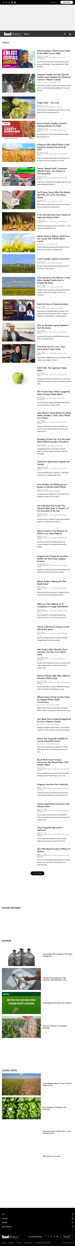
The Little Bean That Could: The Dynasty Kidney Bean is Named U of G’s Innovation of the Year (52, 508)
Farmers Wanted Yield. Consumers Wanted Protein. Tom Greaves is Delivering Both (52, 171)
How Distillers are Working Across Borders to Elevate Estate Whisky (52, 485)
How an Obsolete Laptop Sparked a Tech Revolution (53, 326)
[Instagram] (9, 2)
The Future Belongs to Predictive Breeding (54, 1027)
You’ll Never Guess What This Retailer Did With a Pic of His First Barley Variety (53, 195)
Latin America (7, 1227)
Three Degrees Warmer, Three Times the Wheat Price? (57, 1084)
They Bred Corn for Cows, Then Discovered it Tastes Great (51, 348)
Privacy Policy (27, 1243)
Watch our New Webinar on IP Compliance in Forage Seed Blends (52, 605)
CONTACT (53, 2)
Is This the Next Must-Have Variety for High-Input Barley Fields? (53, 216)
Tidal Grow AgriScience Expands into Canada (53, 463)
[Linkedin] (12, 2)
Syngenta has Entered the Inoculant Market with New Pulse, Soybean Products (52, 559)
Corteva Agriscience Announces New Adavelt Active (53, 805)
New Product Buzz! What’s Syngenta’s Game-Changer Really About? (53, 393)
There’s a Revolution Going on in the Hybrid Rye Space (53, 628)
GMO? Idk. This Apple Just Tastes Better (52, 369)
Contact (19, 1243)
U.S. (3, 1214)
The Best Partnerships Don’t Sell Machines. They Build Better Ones (55, 979)
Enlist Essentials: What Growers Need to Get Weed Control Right (53, 52)
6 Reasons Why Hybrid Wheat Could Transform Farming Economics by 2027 (53, 147)
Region (26, 34)
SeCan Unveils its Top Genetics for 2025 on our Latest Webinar (52, 532)
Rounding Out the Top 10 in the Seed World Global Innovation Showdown (53, 440)
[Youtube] (15, 2)
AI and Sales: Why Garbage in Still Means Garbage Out (57, 955)
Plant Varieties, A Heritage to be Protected (54, 1108)
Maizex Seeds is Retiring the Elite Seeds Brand (51, 582)
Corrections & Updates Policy (42, 1243)
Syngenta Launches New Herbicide (52, 784)
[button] (70, 34)
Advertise (11, 1243)
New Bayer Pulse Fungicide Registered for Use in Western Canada (54, 720)
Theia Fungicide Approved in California (50, 829)
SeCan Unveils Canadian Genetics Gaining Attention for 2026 (52, 124)
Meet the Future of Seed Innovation (52, 304)
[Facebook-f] (3, 2)
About (3, 1243)
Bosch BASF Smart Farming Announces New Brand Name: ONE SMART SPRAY (52, 762)
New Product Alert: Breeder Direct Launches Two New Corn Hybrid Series (52, 652)
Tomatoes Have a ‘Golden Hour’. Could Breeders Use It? (57, 1132)
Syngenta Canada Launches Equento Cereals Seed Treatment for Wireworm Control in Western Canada (54, 77)
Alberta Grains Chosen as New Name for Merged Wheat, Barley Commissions (53, 700)
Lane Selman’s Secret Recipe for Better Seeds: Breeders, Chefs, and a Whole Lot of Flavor (54, 415)
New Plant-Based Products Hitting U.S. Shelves (54, 850)
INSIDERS (6, 940)
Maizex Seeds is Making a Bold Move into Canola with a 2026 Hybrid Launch (53, 239)
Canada (5, 1218)
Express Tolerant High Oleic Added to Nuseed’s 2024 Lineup (53, 677)
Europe (4, 1222)
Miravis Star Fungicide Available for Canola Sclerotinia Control (52, 740)
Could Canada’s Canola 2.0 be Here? (53, 258)
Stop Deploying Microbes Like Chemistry (57, 1003)
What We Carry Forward (51, 1156)
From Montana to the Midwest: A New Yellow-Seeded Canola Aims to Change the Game (53, 280)
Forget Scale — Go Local (48, 102)
